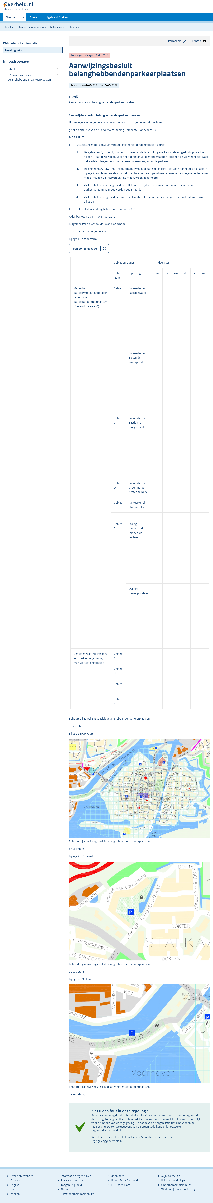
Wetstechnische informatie (20, 43)
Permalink (174, 41)
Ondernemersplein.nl (174, 1185)
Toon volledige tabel (84, 248)
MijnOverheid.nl (171, 1176)
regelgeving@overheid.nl (106, 1141)
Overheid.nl (13, 18)
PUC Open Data (120, 1185)
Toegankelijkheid (71, 1185)
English (14, 1185)
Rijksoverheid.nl (171, 1180)
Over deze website (21, 1176)
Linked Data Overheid (124, 1180)
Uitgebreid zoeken (57, 27)
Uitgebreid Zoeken (56, 17)
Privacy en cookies (72, 1180)
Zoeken (34, 17)
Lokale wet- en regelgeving (30, 27)
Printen (196, 41)
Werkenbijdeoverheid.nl (176, 1189)
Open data (117, 1176)
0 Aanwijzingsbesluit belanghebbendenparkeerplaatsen (29, 77)
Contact (15, 1180)
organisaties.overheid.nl (106, 1130)
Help (13, 1189)
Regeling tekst (14, 50)
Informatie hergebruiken (76, 1176)
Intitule (12, 69)
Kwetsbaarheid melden (75, 1194)
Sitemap (66, 1189)
